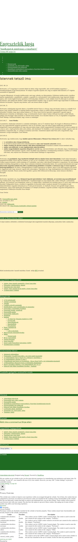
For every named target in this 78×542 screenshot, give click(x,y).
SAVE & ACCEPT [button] (6, 539)
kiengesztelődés (32, 463)
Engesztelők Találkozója (11, 314)
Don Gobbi (56, 458)
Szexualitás (17, 469)
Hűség (54, 461)
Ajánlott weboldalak (10, 302)
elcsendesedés (62, 458)
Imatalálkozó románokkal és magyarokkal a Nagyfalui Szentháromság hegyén (27, 403)
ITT (36, 270)
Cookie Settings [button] (5, 483)
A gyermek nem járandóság (17, 458)
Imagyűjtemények (13, 322)
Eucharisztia (15, 461)
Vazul (32, 469)
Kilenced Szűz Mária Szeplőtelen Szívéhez (17, 407)
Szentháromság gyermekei (12, 344)
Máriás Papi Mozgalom (48, 467)
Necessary (5, 507)
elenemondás (68, 458)
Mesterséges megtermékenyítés (24, 467)
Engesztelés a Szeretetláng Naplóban (15, 308)
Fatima (20, 461)
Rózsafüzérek (12, 326)
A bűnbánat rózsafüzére (5, 458)
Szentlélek (68, 467)
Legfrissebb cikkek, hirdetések (13, 409)
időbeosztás (58, 461)
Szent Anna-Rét (8, 341)
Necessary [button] (3, 505)
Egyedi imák (11, 320)
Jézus (7, 464)
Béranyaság (51, 458)
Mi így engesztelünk (10, 338)
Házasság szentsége (48, 461)
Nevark (26, 475)
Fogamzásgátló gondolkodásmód (36, 461)
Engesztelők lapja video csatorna (13, 400)
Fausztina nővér (25, 461)
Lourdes (70, 464)
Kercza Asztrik (15, 464)
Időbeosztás (10, 204)
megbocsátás (3, 467)
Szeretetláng (11, 469)
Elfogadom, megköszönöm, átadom (14, 285)
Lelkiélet (4, 202)
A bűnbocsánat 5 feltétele (11, 290)
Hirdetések (7, 315)
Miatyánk (37, 466)
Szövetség (22, 469)
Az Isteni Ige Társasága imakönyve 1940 (20, 319)
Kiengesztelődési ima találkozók (13, 405)
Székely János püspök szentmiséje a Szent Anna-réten (20, 283)
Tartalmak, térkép (9, 412)
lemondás (66, 464)
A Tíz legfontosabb (9, 300)
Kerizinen (20, 464)
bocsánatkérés (45, 458)
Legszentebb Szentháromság (57, 464)
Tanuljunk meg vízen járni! (12, 287)
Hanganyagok (12, 336)
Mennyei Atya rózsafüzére (11, 467)
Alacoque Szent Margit (37, 458)
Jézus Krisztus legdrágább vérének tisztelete (23, 206)
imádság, (67, 460)
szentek (64, 467)
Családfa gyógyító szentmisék (13, 305)
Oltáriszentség (56, 467)
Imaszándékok (12, 324)
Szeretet (6, 469)
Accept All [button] (13, 483)
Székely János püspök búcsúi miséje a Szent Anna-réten (20, 288)
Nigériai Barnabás (9, 339)
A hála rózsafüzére (27, 458)
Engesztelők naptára (10, 312)
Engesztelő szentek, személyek (13, 310)
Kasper (9, 464)
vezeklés (36, 469)
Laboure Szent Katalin (46, 464)
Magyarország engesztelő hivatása (14, 332)
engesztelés (6, 460)
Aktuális (6, 303)
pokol (61, 467)
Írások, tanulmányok (10, 327)
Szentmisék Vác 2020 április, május (14, 410)
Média (6, 334)
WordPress (40, 475)
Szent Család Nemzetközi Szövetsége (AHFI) (17, 343)
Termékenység (28, 469)
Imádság (6, 317)
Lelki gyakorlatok (13, 331)
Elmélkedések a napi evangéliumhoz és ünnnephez (19, 307)
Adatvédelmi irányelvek (11, 398)
